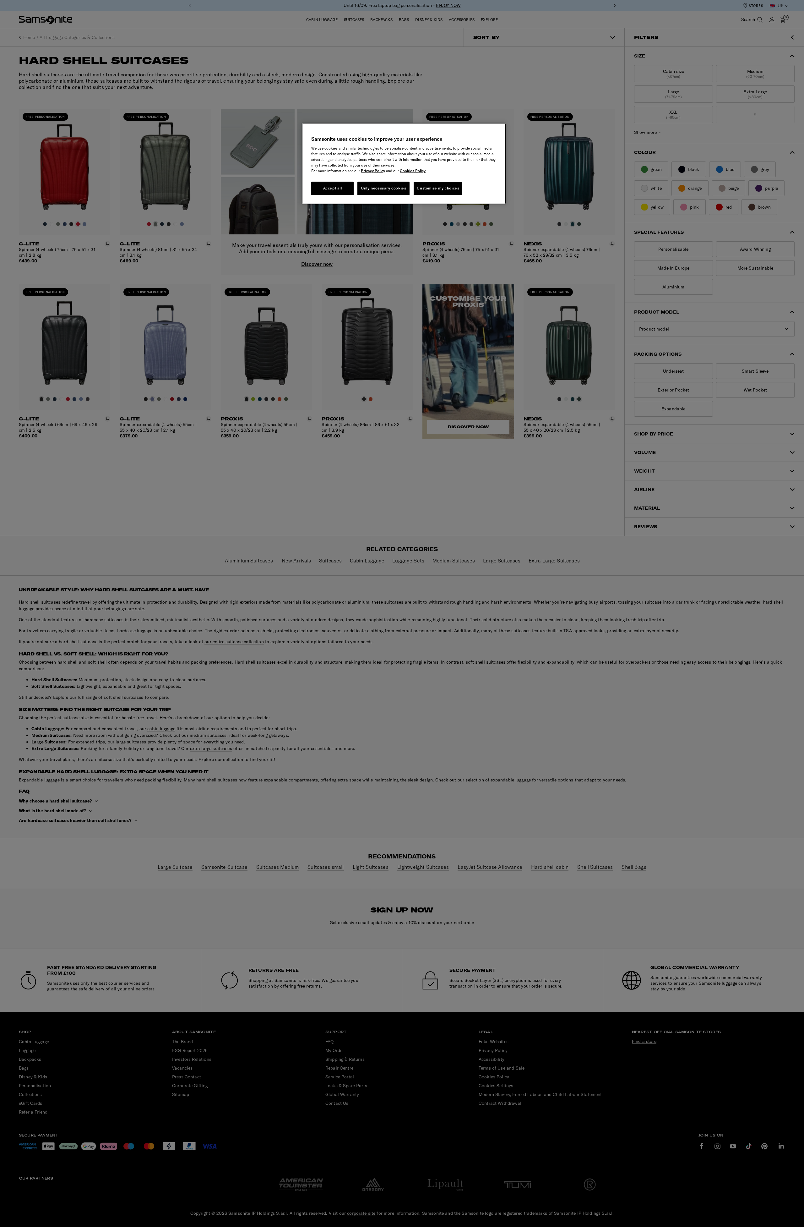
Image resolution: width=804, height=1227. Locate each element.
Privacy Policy (373, 170)
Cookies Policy (413, 170)
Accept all (332, 188)
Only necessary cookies (383, 188)
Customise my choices (438, 188)
